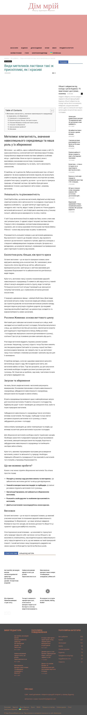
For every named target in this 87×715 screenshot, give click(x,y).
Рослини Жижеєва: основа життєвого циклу (24, 122)
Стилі (27, 53)
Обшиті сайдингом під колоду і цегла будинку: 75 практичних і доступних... (70, 88)
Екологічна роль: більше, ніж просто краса (23, 120)
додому (6, 58)
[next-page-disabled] (9, 613)
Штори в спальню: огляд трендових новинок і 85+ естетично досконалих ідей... (74, 192)
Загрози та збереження (17, 124)
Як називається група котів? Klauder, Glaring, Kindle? (47, 600)
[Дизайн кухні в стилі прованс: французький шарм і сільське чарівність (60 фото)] (35, 654)
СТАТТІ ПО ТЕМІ (11, 553)
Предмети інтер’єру (67, 48)
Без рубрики (14, 58)
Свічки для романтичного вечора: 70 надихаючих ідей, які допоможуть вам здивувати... (76, 120)
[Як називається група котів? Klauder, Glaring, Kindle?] (48, 591)
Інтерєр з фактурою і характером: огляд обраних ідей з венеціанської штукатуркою (48, 641)
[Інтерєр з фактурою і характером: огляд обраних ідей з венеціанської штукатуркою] (35, 640)
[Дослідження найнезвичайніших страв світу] (12, 591)
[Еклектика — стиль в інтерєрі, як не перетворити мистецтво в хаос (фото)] (63, 166)
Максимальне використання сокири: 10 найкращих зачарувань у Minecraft (21, 669)
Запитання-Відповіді (39, 53)
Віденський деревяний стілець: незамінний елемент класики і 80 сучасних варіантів (75, 205)
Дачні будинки (36, 48)
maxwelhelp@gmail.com (47, 699)
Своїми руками (16, 53)
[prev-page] (5, 613)
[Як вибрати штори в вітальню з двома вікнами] (63, 132)
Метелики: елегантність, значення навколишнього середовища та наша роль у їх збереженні (29, 115)
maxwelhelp (62, 93)
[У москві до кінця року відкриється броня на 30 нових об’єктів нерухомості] (63, 142)
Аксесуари (14, 48)
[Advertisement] (43, 29)
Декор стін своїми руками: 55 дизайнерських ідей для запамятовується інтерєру (48, 667)
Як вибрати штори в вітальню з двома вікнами (75, 132)
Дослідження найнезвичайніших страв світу (10, 600)
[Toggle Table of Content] (51, 110)
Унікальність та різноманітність (20, 118)
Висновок (13, 129)
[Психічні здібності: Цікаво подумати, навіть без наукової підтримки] (63, 154)
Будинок (24, 48)
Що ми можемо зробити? (18, 127)
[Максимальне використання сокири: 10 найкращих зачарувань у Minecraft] (48, 563)
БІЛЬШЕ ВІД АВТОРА (26, 553)
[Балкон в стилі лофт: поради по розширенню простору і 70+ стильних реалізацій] (63, 178)
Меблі (54, 48)
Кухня (47, 48)
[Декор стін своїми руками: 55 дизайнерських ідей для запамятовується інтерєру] (35, 666)
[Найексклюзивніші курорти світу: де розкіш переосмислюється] (30, 563)
